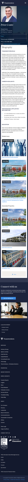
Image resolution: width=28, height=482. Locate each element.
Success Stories (4, 392)
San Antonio (3, 467)
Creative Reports (4, 380)
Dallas (2, 459)
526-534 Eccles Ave (7, 247)
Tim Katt (3, 332)
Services (3, 345)
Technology (3, 361)
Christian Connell (5, 327)
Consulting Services (5, 359)
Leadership (3, 410)
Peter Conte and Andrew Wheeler (10, 157)
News (2, 385)
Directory (3, 407)
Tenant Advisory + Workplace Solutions (9, 364)
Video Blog (3, 397)
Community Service (5, 415)
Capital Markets (4, 356)
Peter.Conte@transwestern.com (12, 43)
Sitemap (23, 479)
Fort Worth (3, 462)
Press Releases (4, 387)
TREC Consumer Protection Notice (8, 471)
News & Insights (5, 376)
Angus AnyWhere (5, 429)
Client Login (3, 426)
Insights (2, 382)
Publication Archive (5, 389)
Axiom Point (5, 227)
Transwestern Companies (6, 417)
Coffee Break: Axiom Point (8, 178)
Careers (3, 422)
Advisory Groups (5, 329)
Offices (2, 420)
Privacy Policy (6, 479)
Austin (2, 457)
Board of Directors (5, 412)
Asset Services (4, 354)
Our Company (4, 405)
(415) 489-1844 (8, 41)
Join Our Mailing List (8, 298)
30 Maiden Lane (6, 268)
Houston (2, 465)
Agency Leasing (4, 351)
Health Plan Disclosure (15, 479)
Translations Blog (5, 394)
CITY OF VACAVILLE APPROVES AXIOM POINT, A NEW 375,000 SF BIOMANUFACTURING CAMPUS (14, 200)
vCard (2, 36)
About (2, 401)
